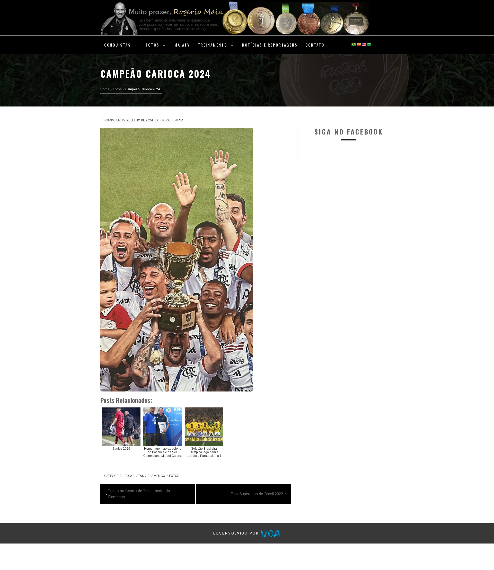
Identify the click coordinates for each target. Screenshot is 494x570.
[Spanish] (358, 44)
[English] (363, 44)
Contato (314, 45)
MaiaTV (182, 45)
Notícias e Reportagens (270, 45)
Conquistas (117, 45)
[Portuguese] (353, 44)
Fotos (153, 45)
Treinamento (212, 45)
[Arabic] (369, 44)
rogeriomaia (172, 120)
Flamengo (156, 476)
